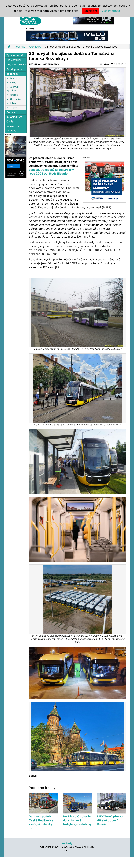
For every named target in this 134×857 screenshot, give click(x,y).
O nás (9, 121)
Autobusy (15, 78)
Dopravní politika (16, 64)
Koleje (13, 103)
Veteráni (14, 94)
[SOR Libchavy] (93, 19)
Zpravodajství (14, 55)
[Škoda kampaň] (104, 180)
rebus (104, 64)
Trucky (13, 107)
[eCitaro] (16, 157)
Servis (13, 82)
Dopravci (11, 112)
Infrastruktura (14, 116)
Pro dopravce (14, 69)
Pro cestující (13, 59)
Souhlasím (90, 11)
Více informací (111, 11)
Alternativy (35, 46)
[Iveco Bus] (67, 35)
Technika (20, 46)
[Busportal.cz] (30, 18)
